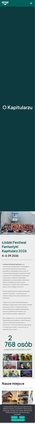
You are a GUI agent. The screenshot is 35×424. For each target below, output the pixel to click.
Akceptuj (14, 417)
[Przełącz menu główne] (31, 3)
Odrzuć (22, 417)
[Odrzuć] (33, 414)
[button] (2, 223)
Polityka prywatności (18, 420)
